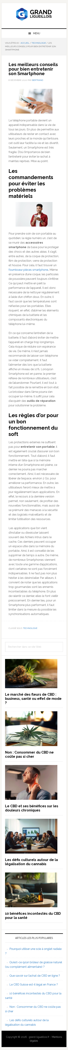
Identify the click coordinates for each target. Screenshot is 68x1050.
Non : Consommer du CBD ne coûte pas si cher (29, 754)
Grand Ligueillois (34, 14)
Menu (36, 33)
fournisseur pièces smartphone (28, 269)
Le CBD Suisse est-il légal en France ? (33, 984)
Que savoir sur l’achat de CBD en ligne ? (34, 975)
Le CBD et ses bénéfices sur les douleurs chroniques (31, 808)
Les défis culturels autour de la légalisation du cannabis (31, 862)
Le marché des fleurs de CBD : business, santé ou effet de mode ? (33, 698)
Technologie (30, 628)
